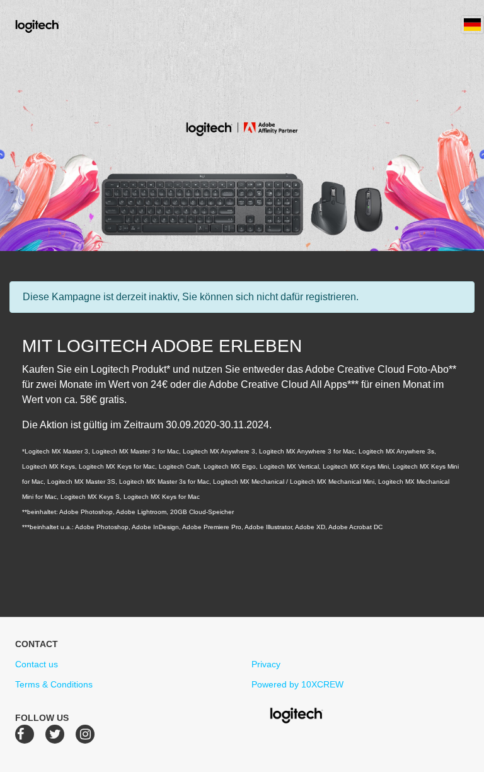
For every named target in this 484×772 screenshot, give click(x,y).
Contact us (36, 664)
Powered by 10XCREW (297, 684)
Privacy (265, 664)
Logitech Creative (55, 24)
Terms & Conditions (54, 684)
